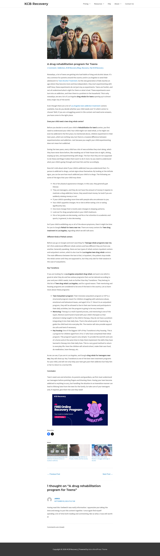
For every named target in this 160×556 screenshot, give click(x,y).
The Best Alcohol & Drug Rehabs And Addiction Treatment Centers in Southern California (57, 458)
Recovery (85, 68)
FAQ (109, 4)
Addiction (61, 68)
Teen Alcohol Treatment (68, 81)
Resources (98, 4)
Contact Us (129, 4)
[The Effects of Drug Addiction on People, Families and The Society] (79, 450)
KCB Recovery (36, 4)
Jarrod (57, 499)
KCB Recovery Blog (73, 68)
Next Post (108, 474)
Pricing (85, 4)
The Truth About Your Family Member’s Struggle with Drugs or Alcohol (101, 458)
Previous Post (53, 474)
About (117, 4)
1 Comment (51, 68)
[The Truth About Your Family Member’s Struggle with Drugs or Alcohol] (102, 450)
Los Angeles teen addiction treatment (85, 106)
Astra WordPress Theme (98, 549)
